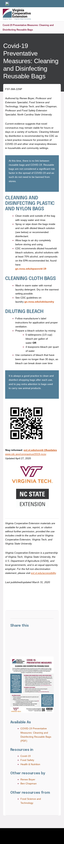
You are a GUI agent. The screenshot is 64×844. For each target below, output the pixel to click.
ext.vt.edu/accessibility (43, 573)
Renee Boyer (27, 779)
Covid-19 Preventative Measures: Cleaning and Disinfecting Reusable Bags (28, 27)
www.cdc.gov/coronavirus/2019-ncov (25, 454)
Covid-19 (25, 756)
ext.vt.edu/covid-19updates (40, 450)
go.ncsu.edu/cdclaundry (39, 301)
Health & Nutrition (30, 764)
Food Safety (27, 760)
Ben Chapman (28, 783)
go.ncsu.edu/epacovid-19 (30, 268)
